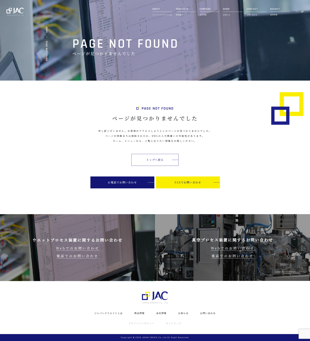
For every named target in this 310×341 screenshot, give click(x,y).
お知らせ (183, 313)
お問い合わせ (208, 313)
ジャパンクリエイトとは (108, 313)
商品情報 (139, 313)
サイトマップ (173, 323)
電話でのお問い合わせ (77, 255)
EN (297, 11)
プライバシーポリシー (141, 323)
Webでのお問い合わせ (77, 248)
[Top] (15, 12)
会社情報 (161, 313)
